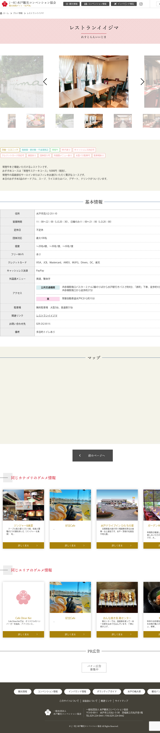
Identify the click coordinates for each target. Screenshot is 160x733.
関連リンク (106, 701)
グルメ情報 (17, 13)
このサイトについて (69, 701)
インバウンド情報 (77, 691)
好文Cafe (70, 526)
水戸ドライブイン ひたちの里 (117, 526)
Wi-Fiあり (66, 149)
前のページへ (96, 456)
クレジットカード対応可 (13, 155)
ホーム (6, 13)
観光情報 (73, 4)
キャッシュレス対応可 (84, 149)
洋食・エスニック (10, 149)
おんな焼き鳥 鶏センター (117, 618)
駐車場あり (99, 155)
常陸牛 (55, 149)
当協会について (90, 701)
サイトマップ (121, 701)
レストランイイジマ (46, 315)
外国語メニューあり (63, 155)
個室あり (32, 155)
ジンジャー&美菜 (23, 526)
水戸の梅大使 (134, 691)
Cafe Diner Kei (23, 618)
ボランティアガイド (107, 691)
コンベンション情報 (97, 4)
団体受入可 (45, 155)
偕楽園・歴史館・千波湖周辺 (35, 149)
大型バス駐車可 (83, 155)
